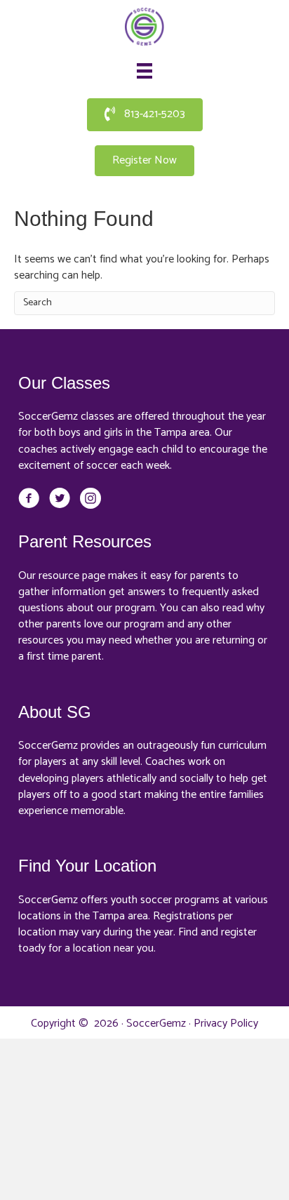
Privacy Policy (226, 1023)
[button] (145, 114)
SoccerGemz (156, 1023)
